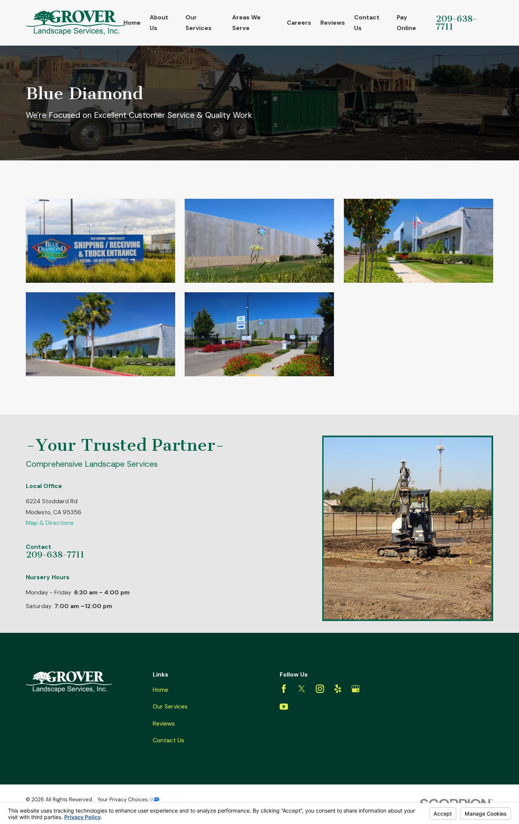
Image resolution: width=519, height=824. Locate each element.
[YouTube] (284, 706)
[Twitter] (301, 689)
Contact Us (168, 740)
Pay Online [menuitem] (406, 22)
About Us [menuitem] (159, 22)
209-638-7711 (456, 23)
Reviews (164, 723)
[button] (100, 241)
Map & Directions (50, 523)
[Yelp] (338, 689)
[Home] (76, 22)
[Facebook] (284, 689)
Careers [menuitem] (299, 23)
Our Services (170, 706)
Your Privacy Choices (123, 799)
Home (160, 690)
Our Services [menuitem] (198, 22)
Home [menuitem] (132, 23)
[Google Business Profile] (355, 689)
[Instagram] (320, 689)
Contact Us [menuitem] (367, 22)
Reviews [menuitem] (332, 23)
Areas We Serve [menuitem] (246, 22)
